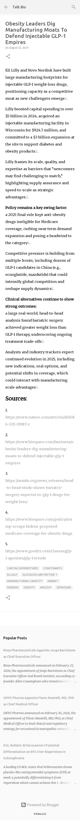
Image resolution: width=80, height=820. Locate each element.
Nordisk (12, 587)
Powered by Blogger (42, 805)
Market (53, 581)
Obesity (29, 587)
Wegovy (45, 587)
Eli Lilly (12, 574)
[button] (8, 57)
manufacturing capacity (24, 581)
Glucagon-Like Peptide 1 (39, 574)
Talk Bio (19, 7)
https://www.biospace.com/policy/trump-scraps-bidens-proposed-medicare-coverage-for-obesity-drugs (38, 526)
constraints (52, 568)
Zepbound (63, 587)
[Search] (73, 7)
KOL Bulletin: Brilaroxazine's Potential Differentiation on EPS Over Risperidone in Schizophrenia (34, 752)
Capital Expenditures (22, 568)
